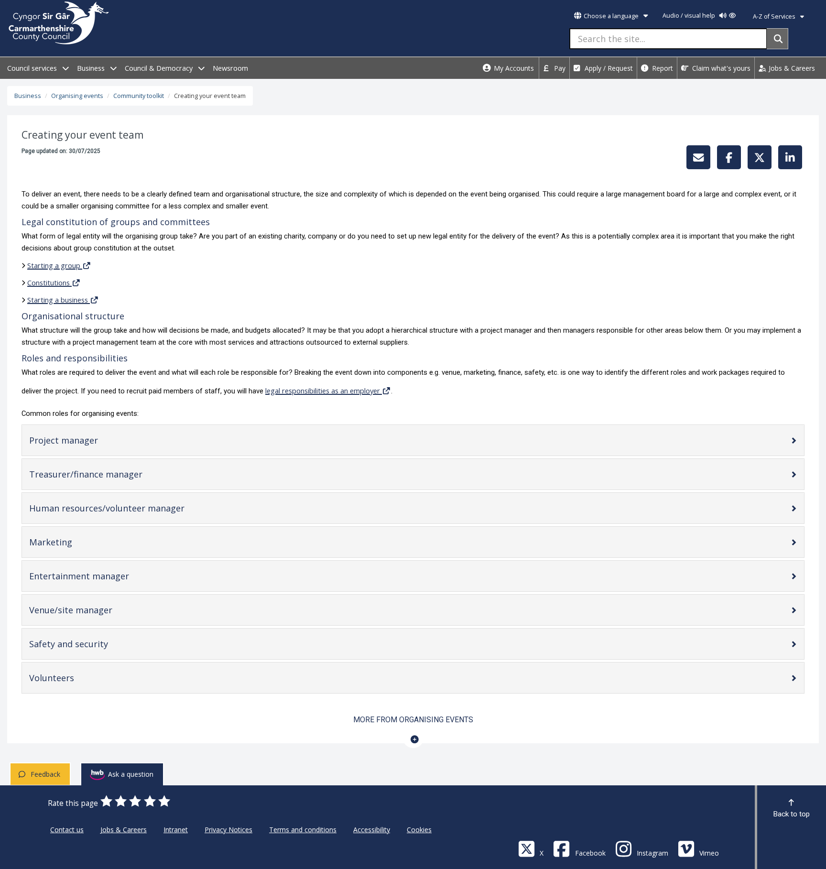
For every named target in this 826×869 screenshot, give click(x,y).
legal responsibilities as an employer (322, 390)
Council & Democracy (160, 68)
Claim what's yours (720, 68)
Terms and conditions (303, 829)
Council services (33, 68)
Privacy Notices (228, 829)
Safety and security (84, 646)
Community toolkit (138, 96)
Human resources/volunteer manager (123, 510)
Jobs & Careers (791, 68)
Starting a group (53, 265)
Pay (558, 68)
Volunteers (67, 680)
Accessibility (371, 829)
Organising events (77, 96)
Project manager (79, 442)
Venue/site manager (86, 612)
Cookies (419, 829)
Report (661, 68)
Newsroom (230, 68)
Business (92, 68)
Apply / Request (608, 68)
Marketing (66, 544)
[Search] (777, 38)
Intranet (175, 829)
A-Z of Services (775, 16)
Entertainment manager (95, 578)
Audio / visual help (690, 15)
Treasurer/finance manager (101, 476)
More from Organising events (413, 719)
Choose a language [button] (611, 16)
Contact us (67, 829)
